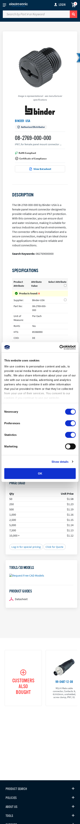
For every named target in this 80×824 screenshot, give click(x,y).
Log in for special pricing (26, 547)
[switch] (70, 423)
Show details (60, 461)
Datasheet (21, 599)
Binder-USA (22, 121)
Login (62, 5)
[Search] (73, 14)
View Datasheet (42, 169)
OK (40, 473)
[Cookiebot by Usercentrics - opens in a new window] (59, 347)
